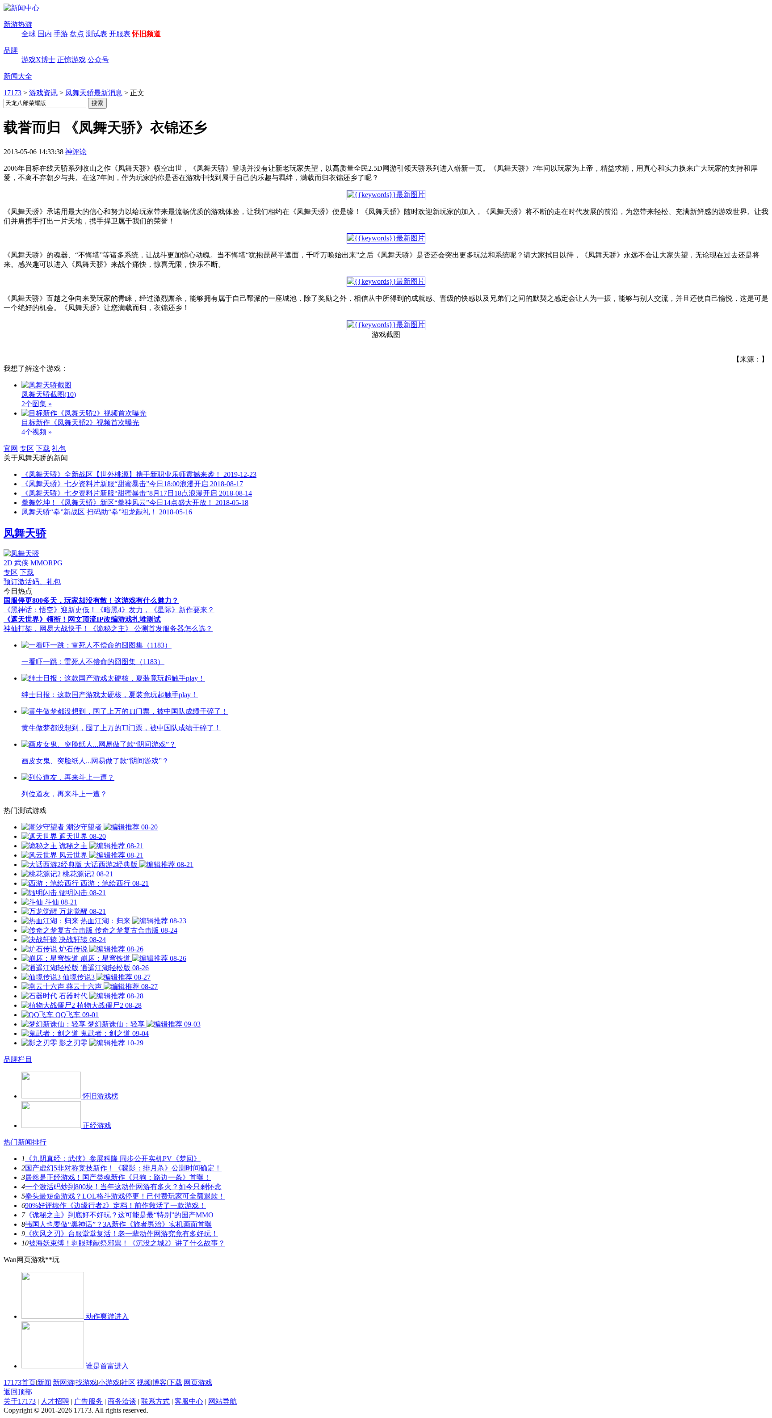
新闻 (44, 1382)
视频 (144, 1382)
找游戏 (86, 1382)
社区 (128, 1382)
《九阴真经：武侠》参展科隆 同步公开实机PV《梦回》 (113, 1158)
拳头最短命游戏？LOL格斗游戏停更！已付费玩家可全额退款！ (125, 1196)
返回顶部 (18, 1392)
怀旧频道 (146, 34)
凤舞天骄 (25, 533)
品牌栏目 (18, 1059)
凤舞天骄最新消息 (93, 93)
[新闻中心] (21, 8)
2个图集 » (36, 404)
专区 (27, 448)
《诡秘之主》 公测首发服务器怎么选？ (151, 628)
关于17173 (20, 1401)
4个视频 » (36, 432)
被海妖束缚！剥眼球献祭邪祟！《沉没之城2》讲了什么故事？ (127, 1243)
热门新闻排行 (25, 1142)
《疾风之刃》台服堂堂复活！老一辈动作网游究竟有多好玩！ (121, 1233)
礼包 (59, 448)
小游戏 (109, 1382)
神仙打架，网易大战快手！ (46, 628)
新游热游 (18, 24)
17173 (12, 93)
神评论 (76, 152)
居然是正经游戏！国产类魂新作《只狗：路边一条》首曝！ (118, 1177)
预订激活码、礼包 (32, 581)
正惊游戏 (71, 59)
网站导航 (222, 1401)
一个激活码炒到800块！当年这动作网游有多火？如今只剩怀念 (123, 1187)
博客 (159, 1382)
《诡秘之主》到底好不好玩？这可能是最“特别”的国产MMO (119, 1215)
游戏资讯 (43, 93)
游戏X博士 (38, 59)
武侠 (21, 563)
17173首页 (20, 1382)
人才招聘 (55, 1401)
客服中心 (189, 1401)
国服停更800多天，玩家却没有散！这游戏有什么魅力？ (91, 600)
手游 (61, 34)
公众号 (98, 59)
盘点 (77, 34)
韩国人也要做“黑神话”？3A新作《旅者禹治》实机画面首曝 (118, 1224)
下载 (43, 448)
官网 (11, 448)
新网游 (63, 1382)
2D (8, 563)
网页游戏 (198, 1382)
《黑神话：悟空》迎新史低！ (50, 610)
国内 (45, 34)
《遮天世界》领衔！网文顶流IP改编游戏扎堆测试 (82, 619)
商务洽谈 (122, 1401)
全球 (28, 34)
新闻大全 (18, 76)
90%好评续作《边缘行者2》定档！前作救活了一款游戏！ (115, 1205)
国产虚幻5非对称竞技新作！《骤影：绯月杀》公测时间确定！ (123, 1168)
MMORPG (46, 563)
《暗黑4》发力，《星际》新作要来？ (155, 610)
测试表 (96, 34)
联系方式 (155, 1401)
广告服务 (88, 1401)
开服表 (119, 34)
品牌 (11, 50)
